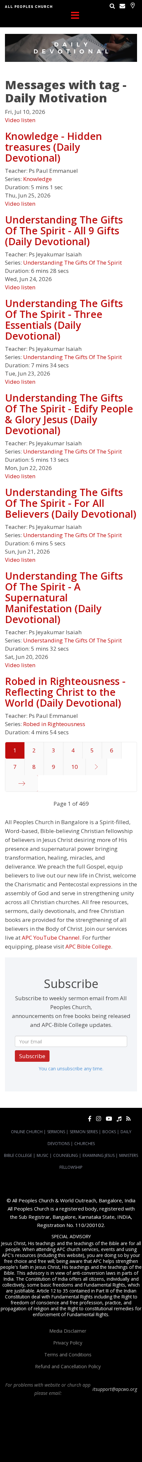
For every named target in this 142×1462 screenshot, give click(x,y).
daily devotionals (52, 1440)
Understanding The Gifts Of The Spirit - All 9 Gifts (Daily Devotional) (64, 230)
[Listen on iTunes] (119, 1118)
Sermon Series (84, 1132)
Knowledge (37, 179)
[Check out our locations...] (132, 5)
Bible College (18, 1155)
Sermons (56, 1132)
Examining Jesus (99, 1155)
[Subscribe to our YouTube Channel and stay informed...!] (109, 1118)
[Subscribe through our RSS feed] (128, 1118)
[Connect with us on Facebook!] (89, 1118)
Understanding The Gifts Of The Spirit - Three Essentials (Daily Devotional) (64, 320)
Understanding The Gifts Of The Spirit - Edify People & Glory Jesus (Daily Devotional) (69, 414)
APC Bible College (88, 946)
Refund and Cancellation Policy (68, 1366)
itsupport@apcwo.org (114, 1389)
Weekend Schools (57, 1446)
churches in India (91, 1428)
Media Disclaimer (67, 1331)
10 (74, 766)
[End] (21, 783)
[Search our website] (112, 6)
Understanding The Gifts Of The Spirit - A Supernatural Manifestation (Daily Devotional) (64, 597)
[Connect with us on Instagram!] (98, 1118)
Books (109, 1132)
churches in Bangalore (46, 1428)
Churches (84, 1143)
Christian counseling (94, 1446)
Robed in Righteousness (54, 724)
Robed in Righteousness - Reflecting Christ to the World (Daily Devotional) (65, 692)
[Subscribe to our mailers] (122, 6)
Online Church (27, 1132)
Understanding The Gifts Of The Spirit (72, 262)
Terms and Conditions (67, 1354)
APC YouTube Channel (51, 937)
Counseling (65, 1155)
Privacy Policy (67, 1343)
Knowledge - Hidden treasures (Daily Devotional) (53, 147)
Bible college (81, 1440)
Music (43, 1155)
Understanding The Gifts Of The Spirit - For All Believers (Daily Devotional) (70, 503)
